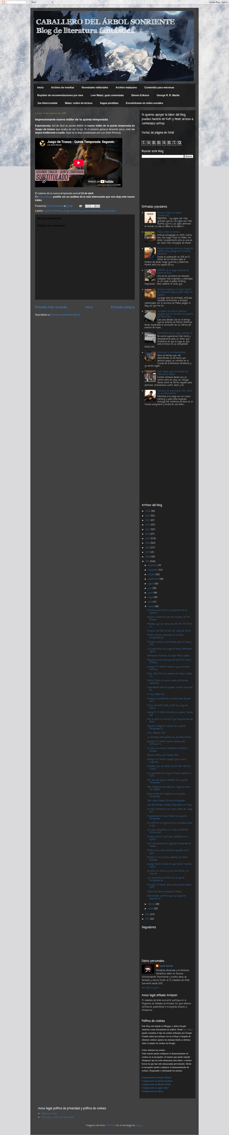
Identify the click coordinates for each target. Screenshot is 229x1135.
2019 (147, 543)
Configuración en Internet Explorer (157, 1080)
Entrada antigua (123, 307)
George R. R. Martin (168, 95)
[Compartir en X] (92, 206)
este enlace (188, 1029)
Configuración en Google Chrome (157, 1077)
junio (150, 593)
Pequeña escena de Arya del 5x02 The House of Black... (169, 661)
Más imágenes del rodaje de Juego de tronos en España (169, 788)
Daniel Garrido (166, 966)
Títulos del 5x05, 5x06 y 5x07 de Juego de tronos (167, 707)
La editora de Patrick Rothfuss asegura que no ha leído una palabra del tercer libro (175, 314)
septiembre (154, 579)
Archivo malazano (126, 87)
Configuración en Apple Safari (155, 1087)
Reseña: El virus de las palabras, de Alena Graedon (167, 859)
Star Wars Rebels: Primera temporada (166, 800)
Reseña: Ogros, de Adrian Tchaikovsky (169, 214)
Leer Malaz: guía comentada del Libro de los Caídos (172, 373)
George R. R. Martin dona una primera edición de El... (169, 886)
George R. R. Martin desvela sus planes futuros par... (170, 714)
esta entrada (45, 196)
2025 (148, 516)
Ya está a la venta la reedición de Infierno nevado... (167, 750)
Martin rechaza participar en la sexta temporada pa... (165, 636)
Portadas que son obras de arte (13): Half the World (169, 768)
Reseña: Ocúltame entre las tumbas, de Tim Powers (168, 618)
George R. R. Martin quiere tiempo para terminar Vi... (166, 743)
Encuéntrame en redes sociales (144, 103)
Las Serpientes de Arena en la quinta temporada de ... (165, 879)
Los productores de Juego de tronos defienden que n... (169, 650)
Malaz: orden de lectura (78, 103)
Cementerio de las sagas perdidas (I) (175, 333)
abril (150, 602)
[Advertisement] (167, 181)
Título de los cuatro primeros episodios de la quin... (168, 852)
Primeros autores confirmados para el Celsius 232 (169, 643)
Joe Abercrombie (47, 103)
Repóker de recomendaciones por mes (60, 95)
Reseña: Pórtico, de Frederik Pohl (162, 755)
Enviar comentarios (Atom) (65, 314)
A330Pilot (110, 1125)
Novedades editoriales (95, 87)
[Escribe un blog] (89, 206)
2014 (147, 914)
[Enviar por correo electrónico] (86, 206)
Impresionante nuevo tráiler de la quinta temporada (167, 818)
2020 (148, 538)
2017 (147, 552)
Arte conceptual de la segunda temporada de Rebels (169, 845)
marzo (151, 606)
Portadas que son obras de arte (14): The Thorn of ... (170, 625)
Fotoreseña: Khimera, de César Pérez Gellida (168, 655)
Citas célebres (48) (156, 733)
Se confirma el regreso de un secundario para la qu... (169, 824)
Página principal (49, 1113)
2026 (148, 511)
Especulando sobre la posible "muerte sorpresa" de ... (170, 689)
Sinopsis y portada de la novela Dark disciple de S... (169, 700)
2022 (148, 529)
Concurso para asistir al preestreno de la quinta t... (167, 612)
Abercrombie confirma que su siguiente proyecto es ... (166, 897)
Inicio (40, 87)
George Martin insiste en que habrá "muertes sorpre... (169, 866)
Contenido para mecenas (159, 87)
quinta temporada (92, 210)
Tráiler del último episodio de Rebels (164, 891)
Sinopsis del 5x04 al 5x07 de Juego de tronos (169, 631)
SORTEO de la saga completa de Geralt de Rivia (172, 272)
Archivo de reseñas (62, 87)
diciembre (153, 565)
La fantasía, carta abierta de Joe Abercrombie (169, 737)
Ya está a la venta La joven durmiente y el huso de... (168, 872)
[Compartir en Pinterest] (98, 206)
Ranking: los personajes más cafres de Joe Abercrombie (174, 392)
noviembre (153, 570)
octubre (152, 574)
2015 (147, 561)
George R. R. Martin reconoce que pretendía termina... (168, 668)
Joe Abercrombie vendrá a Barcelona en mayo (169, 805)
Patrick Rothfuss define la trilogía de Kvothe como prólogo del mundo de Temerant (175, 251)
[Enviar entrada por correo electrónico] (80, 206)
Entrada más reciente (51, 307)
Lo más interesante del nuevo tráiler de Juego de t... (169, 810)
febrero (151, 904)
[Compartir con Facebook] (95, 206)
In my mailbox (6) (156, 694)
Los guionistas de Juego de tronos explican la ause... (169, 775)
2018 (147, 548)
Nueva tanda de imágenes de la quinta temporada (166, 795)
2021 (147, 534)
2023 (148, 525)
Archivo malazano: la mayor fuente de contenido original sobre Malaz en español (175, 292)
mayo (151, 597)
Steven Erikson (140, 95)
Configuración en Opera (152, 1091)
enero (151, 908)
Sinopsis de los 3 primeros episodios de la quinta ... (167, 838)
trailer (113, 210)
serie (105, 210)
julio (150, 588)
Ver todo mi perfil (150, 988)
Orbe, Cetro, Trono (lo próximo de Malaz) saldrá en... (169, 675)
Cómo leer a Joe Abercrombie (171, 352)
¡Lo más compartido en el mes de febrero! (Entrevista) (167, 831)
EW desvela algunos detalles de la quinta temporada (167, 782)
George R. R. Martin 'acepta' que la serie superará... (166, 761)
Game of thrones (53, 210)
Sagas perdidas (109, 103)
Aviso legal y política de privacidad (57, 1117)
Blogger (139, 1125)
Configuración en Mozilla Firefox (156, 1084)
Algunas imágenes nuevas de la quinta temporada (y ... (166, 727)
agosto (151, 583)
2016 (147, 557)
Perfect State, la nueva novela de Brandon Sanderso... (167, 682)
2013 (147, 919)
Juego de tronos (72, 210)
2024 (148, 520)
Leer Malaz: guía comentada (107, 95)
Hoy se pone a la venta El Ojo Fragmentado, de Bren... (170, 721)
